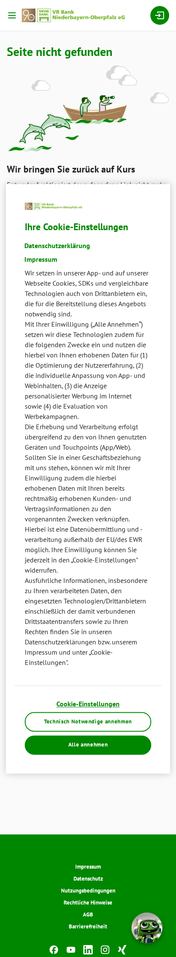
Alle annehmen (88, 745)
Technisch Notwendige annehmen (88, 721)
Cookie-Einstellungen (88, 704)
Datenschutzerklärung (57, 246)
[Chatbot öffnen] (147, 928)
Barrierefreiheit (88, 926)
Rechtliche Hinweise (88, 902)
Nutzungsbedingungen (88, 890)
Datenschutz (88, 878)
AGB (88, 914)
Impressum (88, 866)
